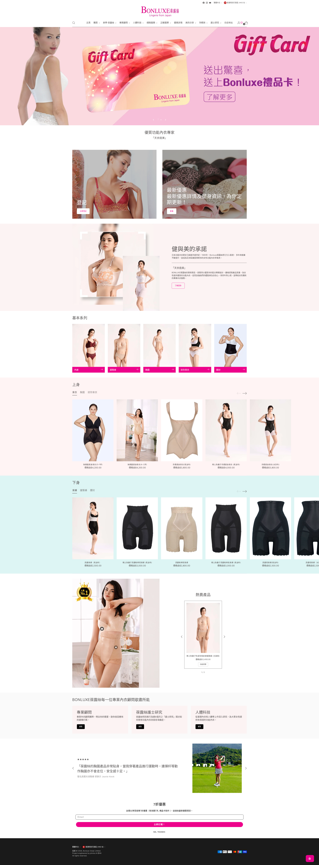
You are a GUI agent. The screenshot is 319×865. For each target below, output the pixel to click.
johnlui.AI (93, 853)
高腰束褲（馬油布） (93, 562)
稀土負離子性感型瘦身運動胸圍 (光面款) (203, 656)
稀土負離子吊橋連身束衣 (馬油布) (226, 464)
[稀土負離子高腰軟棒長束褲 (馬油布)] (226, 528)
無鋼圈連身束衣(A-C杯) (137, 464)
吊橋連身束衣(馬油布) (182, 464)
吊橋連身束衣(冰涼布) (270, 464)
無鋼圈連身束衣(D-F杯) (93, 464)
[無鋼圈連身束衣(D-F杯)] (93, 430)
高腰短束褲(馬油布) (270, 562)
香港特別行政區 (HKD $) (236, 3)
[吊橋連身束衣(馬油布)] (181, 430)
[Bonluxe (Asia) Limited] (159, 11)
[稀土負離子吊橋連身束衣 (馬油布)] (226, 430)
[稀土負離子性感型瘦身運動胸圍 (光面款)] (203, 628)
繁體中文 (217, 3)
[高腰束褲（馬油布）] (93, 528)
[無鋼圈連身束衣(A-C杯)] (137, 430)
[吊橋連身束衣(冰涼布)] (270, 430)
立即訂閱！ (159, 824)
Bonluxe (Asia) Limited (91, 851)
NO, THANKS (159, 832)
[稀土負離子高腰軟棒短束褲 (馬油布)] (137, 528)
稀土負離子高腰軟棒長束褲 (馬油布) (226, 562)
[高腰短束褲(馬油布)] (270, 528)
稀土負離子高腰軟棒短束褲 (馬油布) (137, 562)
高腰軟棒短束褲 (181, 562)
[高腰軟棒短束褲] (181, 528)
